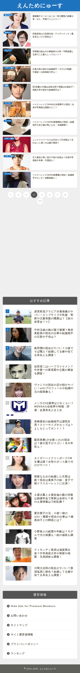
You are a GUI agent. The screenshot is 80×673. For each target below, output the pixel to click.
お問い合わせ (19, 615)
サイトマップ (19, 625)
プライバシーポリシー (25, 644)
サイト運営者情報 (22, 634)
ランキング (18, 653)
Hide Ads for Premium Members (33, 606)
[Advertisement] (40, 251)
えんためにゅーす (40, 5)
